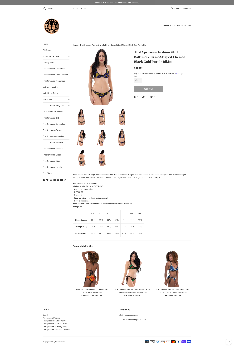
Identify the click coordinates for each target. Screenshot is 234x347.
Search (45, 315)
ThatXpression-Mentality (53, 136)
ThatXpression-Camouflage (56, 124)
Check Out (187, 8)
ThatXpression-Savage (56, 130)
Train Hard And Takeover (56, 112)
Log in (75, 8)
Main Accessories (50, 87)
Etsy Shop (47, 173)
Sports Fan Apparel (56, 56)
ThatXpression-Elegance (56, 106)
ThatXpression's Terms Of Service (56, 330)
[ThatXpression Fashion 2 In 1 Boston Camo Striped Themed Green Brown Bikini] (132, 268)
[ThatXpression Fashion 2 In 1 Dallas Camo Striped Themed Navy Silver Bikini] (172, 268)
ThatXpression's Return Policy (55, 324)
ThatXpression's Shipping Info (54, 321)
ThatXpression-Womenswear (56, 75)
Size (135, 76)
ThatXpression (60, 342)
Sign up (83, 8)
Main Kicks (56, 99)
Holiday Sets (48, 62)
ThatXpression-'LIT (56, 118)
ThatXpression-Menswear (56, 81)
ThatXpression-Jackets (53, 149)
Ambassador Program (51, 318)
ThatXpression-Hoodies (53, 143)
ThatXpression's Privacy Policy (55, 327)
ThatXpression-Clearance (54, 69)
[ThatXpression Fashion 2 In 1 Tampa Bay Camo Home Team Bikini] (91, 268)
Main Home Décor (50, 93)
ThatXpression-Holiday (53, 167)
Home (45, 44)
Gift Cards (47, 50)
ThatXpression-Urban (52, 155)
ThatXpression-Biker (51, 161)
